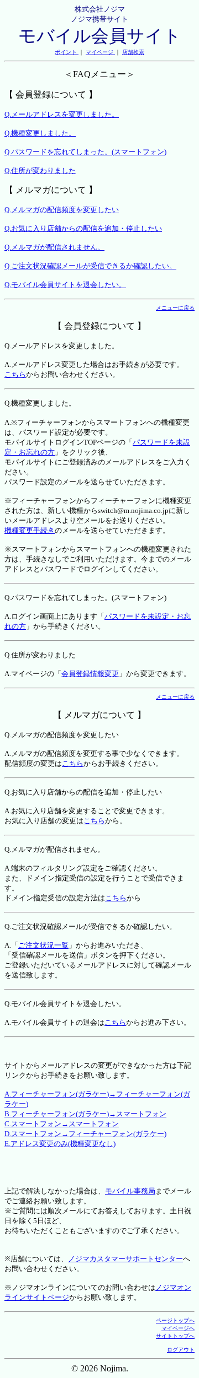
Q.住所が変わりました (40, 170)
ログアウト (181, 1350)
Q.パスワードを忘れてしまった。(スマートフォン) (85, 152)
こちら (15, 374)
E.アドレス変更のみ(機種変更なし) (60, 1143)
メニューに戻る (175, 308)
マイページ (100, 52)
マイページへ (178, 1328)
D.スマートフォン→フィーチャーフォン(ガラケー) (85, 1134)
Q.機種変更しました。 (40, 133)
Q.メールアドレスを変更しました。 (61, 114)
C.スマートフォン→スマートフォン (61, 1124)
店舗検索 (133, 52)
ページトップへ (175, 1320)
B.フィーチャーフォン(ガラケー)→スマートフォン (85, 1114)
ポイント (66, 52)
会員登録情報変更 (90, 673)
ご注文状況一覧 (43, 945)
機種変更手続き (29, 530)
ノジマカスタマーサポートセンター (125, 1259)
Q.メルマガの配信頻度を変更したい (61, 210)
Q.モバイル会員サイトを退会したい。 (65, 284)
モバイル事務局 (130, 1191)
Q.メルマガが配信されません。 (54, 247)
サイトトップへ (175, 1336)
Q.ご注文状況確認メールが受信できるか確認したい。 (90, 266)
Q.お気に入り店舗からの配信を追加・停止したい (83, 228)
